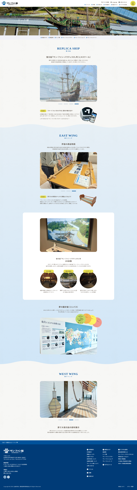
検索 (106, 2)
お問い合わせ (123, 2)
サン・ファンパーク (91, 37)
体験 (94, 4)
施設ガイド (115, 4)
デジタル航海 (123, 4)
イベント (88, 4)
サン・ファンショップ (80, 37)
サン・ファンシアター (68, 37)
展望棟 (51, 37)
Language (114, 2)
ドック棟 (58, 37)
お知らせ (100, 4)
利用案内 (107, 4)
